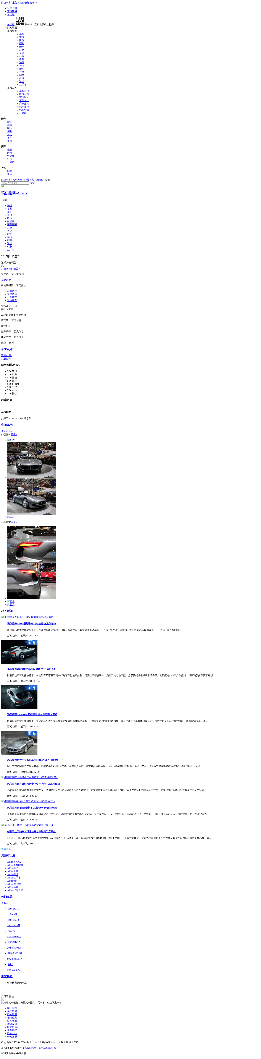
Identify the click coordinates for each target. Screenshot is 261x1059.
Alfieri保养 (12, 874)
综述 (9, 205)
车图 (9, 212)
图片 (21, 43)
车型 (21, 34)
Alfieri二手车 (14, 877)
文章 (9, 227)
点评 (9, 231)
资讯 (21, 53)
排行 (21, 78)
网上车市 (6, 2)
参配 (9, 208)
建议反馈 (12, 1024)
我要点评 (6, 358)
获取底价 (12, 291)
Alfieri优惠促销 (15, 890)
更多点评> (6, 355)
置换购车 (12, 300)
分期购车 (12, 297)
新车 (21, 69)
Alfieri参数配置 (15, 865)
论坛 (21, 81)
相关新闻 (7, 610)
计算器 (23, 113)
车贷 (9, 237)
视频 (21, 59)
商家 (21, 56)
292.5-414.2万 (14, 970)
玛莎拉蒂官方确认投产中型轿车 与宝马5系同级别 (33, 783)
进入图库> (6, 431)
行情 (21, 65)
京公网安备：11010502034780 (40, 1047)
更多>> (5, 903)
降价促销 (24, 94)
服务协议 (12, 1030)
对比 (21, 50)
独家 (21, 62)
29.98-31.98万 (14, 947)
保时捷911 (13, 908)
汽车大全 (17, 179)
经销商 (10, 156)
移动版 (10, 14)
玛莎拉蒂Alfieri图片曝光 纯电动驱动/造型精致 (31, 623)
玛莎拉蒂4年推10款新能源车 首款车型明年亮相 (32, 714)
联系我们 (12, 1021)
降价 (21, 40)
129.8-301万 (13, 914)
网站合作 (12, 1033)
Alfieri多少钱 (14, 862)
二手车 (23, 84)
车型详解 (12, 224)
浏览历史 (7, 976)
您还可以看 (8, 855)
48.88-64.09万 (14, 936)
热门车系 (7, 896)
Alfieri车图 (12, 868)
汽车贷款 (24, 110)
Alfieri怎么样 (14, 884)
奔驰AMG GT (15, 953)
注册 (15, 8)
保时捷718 (13, 920)
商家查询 (24, 103)
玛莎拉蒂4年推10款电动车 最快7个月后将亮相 (31, 669)
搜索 (32, 183)
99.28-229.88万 (15, 959)
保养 (9, 246)
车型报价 (24, 91)
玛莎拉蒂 (29, 179)
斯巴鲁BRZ (14, 942)
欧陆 (10, 964)
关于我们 (12, 1011)
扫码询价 (6, 280)
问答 (21, 75)
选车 (21, 46)
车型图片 (24, 97)
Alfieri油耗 (12, 887)
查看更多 (6, 849)
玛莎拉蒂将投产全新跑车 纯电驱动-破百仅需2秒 (32, 760)
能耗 (9, 234)
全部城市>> (30, 2)
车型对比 (24, 100)
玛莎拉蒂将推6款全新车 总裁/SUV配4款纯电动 (32, 807)
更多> (14, 434)
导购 (9, 125)
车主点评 (7, 349)
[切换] (21, 2)
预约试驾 (12, 294)
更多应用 (12, 11)
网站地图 (12, 1014)
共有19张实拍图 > (10, 268)
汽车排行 (24, 106)
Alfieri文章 (12, 871)
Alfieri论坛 (12, 881)
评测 (21, 72)
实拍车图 (7, 424)
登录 (10, 8)
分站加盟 (12, 1036)
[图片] (10, 440)
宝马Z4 (11, 931)
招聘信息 (12, 1017)
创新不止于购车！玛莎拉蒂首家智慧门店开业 (31, 831)
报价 (21, 37)
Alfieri (39, 179)
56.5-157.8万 (13, 925)
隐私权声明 (13, 1027)
